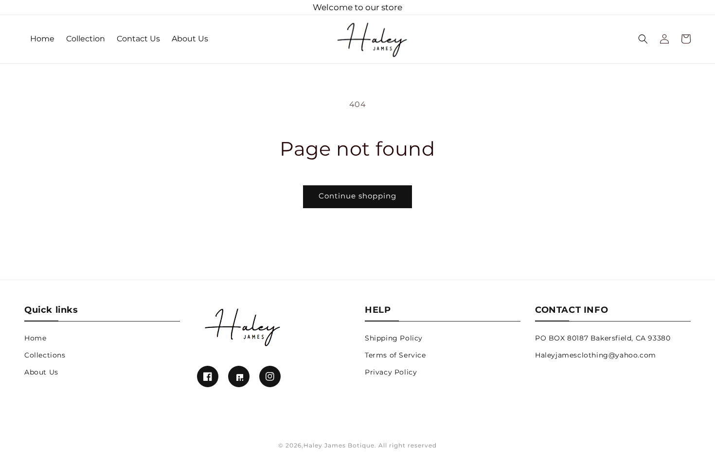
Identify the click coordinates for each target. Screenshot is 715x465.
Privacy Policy (391, 372)
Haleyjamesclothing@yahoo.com (595, 355)
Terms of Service (395, 355)
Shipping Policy (394, 338)
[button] (643, 39)
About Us (41, 372)
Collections (45, 355)
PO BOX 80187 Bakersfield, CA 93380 (602, 338)
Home (35, 338)
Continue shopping (357, 195)
